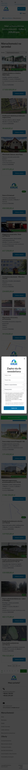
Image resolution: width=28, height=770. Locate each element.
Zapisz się (14, 408)
